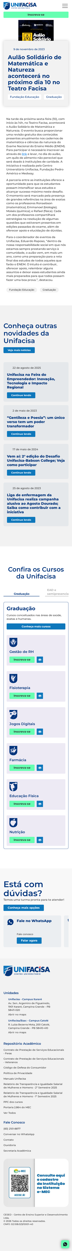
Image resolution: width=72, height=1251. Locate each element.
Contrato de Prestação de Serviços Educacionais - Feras (33, 1051)
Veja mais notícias (19, 350)
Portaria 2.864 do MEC (17, 1107)
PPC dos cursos (13, 1102)
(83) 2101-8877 (11, 1128)
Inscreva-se (36, 14)
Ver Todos (9, 1112)
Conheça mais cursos (36, 626)
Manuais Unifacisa (14, 1078)
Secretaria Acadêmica (17, 1150)
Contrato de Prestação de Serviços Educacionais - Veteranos (33, 1060)
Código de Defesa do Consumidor (24, 1067)
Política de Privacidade (17, 1073)
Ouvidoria (9, 1145)
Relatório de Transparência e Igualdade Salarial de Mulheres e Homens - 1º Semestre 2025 (32, 1094)
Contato (8, 1139)
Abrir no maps (17, 1014)
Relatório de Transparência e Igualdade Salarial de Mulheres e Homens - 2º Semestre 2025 (32, 1086)
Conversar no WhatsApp (18, 1134)
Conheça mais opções (24, 907)
